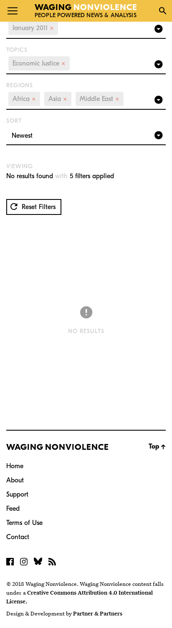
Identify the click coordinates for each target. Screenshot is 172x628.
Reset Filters (38, 207)
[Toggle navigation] (12, 11)
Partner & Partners (97, 613)
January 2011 (33, 28)
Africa (24, 99)
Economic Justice (39, 63)
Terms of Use (24, 523)
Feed (13, 508)
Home (14, 466)
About (15, 480)
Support (17, 494)
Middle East (99, 99)
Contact (17, 537)
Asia (57, 99)
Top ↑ (157, 446)
